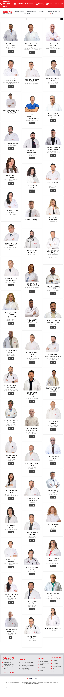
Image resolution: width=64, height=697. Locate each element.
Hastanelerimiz (19, 11)
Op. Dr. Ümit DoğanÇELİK (32, 395)
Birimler (41, 11)
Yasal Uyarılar (14, 687)
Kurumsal (27, 13)
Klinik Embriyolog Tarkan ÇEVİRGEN (32, 116)
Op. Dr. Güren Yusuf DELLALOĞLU (32, 355)
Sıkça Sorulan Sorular (25, 687)
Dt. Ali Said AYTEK (11, 143)
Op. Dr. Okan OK (32, 219)
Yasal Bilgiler (5, 687)
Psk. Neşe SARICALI (53, 628)
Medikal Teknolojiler (54, 11)
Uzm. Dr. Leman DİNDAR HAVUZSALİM (11, 314)
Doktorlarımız (31, 11)
